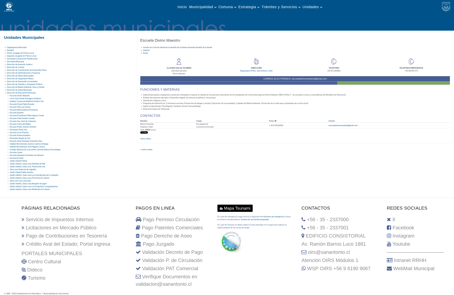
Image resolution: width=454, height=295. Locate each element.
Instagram (404, 236)
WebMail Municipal (413, 268)
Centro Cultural (44, 261)
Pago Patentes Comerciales (172, 227)
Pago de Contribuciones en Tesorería (66, 236)
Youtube (401, 244)
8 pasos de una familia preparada (255, 219)
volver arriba (145, 139)
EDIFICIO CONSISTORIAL (336, 236)
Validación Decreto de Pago (172, 252)
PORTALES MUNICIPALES (52, 253)
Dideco (34, 270)
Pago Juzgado (158, 244)
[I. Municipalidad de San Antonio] (9, 6)
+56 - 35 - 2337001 (328, 227)
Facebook (403, 227)
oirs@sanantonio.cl (329, 252)
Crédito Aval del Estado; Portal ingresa (68, 244)
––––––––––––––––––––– (415, 252)
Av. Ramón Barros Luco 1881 (333, 244)
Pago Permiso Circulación (171, 219)
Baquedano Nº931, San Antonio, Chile (256, 71)
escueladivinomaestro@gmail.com (309, 78)
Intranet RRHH (410, 260)
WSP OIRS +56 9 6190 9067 (339, 268)
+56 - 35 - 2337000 (328, 219)
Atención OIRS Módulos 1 (329, 260)
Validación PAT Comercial (170, 268)
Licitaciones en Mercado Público (61, 227)
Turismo (36, 278)
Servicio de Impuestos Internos (60, 219)
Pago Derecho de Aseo (166, 236)
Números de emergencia (273, 217)
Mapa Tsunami (236, 208)
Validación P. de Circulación (172, 260)
